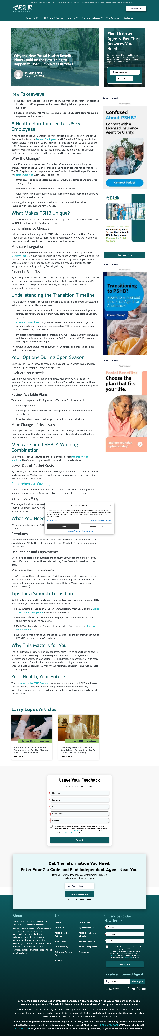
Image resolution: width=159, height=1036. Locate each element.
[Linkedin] (133, 988)
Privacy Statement (87, 531)
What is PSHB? (32, 18)
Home (58, 922)
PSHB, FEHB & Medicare (53, 18)
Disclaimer (84, 952)
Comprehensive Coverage (31, 483)
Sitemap (59, 960)
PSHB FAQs (60, 941)
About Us (59, 927)
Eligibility (72, 18)
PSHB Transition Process (90, 18)
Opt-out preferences (73, 531)
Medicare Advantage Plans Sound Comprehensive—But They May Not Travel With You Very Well (31, 750)
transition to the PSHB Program (32, 683)
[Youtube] (143, 988)
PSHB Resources (112, 18)
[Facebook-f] (127, 988)
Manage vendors (52, 520)
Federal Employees (46, 139)
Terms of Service (87, 941)
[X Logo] (138, 988)
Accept (63, 526)
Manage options (96, 526)
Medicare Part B (19, 255)
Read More (19, 756)
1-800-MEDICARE (109, 1024)
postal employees (23, 174)
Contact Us (128, 18)
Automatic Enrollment (28, 322)
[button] (111, 505)
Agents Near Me (87, 927)
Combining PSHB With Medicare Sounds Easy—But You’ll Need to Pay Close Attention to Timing (78, 750)
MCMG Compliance (88, 946)
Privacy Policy (61, 946)
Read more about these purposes (101, 520)
